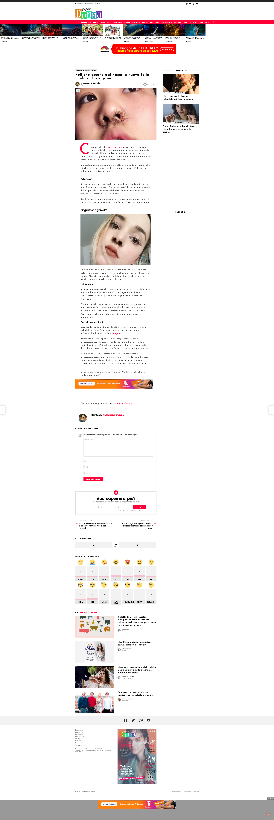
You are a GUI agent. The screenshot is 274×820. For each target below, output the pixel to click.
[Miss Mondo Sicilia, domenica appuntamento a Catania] (94, 652)
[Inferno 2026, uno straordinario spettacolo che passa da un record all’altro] (10, 30)
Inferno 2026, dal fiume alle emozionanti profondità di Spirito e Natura (31, 39)
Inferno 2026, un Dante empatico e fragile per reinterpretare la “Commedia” (172, 39)
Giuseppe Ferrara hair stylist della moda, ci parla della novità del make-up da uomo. (137, 670)
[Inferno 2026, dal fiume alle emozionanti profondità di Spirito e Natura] (31, 30)
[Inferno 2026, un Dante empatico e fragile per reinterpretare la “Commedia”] (174, 30)
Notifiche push (80, 736)
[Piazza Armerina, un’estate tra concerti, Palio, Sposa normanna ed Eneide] (113, 30)
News (188, 123)
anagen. (116, 333)
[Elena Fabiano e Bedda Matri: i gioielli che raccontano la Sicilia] (181, 114)
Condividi (78, 90)
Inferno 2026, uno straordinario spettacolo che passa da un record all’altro (10, 39)
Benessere (166, 22)
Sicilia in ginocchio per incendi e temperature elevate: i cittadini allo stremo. (132, 39)
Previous (1, 33)
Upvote (93, 545)
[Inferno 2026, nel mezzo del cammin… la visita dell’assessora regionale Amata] (92, 30)
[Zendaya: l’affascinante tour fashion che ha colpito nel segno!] (94, 702)
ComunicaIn (79, 741)
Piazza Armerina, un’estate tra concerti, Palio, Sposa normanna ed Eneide (113, 39)
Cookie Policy (79, 734)
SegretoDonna (114, 147)
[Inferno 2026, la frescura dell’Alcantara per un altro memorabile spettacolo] (154, 30)
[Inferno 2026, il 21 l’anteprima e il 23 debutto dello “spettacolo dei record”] (195, 30)
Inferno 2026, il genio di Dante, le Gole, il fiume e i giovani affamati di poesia (51, 39)
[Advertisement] (137, 59)
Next (273, 33)
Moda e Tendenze (131, 22)
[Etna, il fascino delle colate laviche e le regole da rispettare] (72, 30)
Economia (117, 22)
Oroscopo (204, 22)
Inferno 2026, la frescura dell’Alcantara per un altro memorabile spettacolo (153, 39)
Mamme (145, 22)
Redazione (89, 4)
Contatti (97, 4)
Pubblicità (78, 743)
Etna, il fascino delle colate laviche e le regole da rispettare (71, 39)
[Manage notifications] (268, 814)
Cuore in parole (190, 22)
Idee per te (154, 22)
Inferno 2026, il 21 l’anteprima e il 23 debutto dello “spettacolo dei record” (195, 39)
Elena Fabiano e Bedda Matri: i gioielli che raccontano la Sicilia (180, 129)
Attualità (85, 22)
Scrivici (77, 738)
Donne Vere (79, 4)
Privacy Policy (80, 732)
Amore (95, 22)
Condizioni (78, 745)
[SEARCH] (214, 22)
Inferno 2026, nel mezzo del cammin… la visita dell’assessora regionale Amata (92, 39)
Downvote (137, 545)
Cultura (177, 22)
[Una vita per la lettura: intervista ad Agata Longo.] (181, 84)
